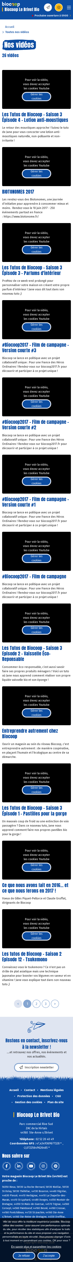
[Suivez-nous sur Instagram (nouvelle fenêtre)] (43, 1166)
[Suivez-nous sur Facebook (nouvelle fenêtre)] (6, 1166)
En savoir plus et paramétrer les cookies (36, 1246)
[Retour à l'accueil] (11, 4)
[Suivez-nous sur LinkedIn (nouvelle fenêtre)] (18, 1166)
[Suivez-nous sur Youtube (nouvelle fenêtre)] (31, 1166)
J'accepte (49, 1255)
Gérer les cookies (37, 96)
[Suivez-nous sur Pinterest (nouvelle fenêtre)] (55, 1166)
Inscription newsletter (39, 1067)
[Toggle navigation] (69, 8)
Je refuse (24, 1255)
